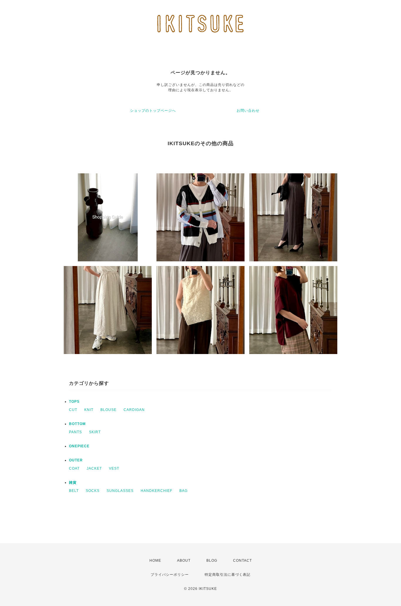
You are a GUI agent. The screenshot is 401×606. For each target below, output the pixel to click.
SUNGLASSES (120, 491)
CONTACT (242, 560)
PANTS (75, 432)
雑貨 (73, 482)
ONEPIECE (79, 446)
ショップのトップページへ (153, 111)
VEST (114, 468)
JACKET (94, 468)
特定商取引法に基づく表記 (227, 575)
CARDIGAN (134, 410)
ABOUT (184, 560)
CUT (73, 410)
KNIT (88, 410)
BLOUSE (108, 410)
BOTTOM (77, 424)
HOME (155, 560)
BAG (183, 491)
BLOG (211, 560)
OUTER (76, 460)
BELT (74, 491)
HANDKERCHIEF (156, 491)
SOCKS (93, 491)
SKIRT (95, 432)
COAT (74, 468)
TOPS (74, 402)
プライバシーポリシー (170, 575)
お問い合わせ (248, 111)
